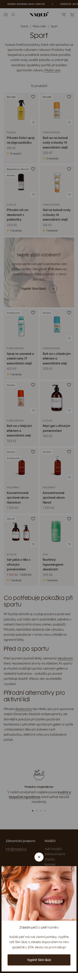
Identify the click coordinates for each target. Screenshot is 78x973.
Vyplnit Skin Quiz (39, 960)
